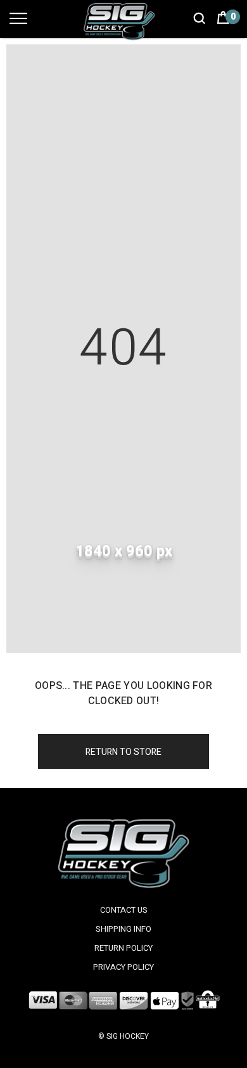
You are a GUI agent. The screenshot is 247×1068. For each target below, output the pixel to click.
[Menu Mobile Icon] (18, 24)
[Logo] (124, 21)
